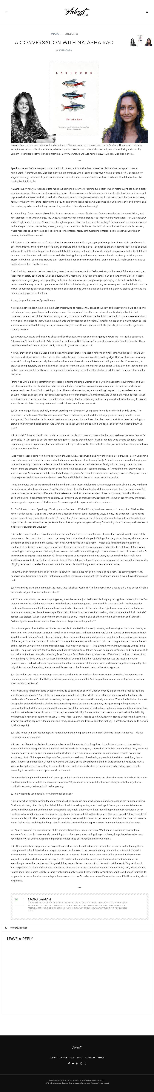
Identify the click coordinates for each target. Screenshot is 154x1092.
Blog (79, 1058)
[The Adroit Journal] (77, 12)
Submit (53, 1058)
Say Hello (90, 1058)
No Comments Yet (18, 928)
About (101, 1058)
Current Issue (67, 1058)
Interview (55, 34)
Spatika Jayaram (65, 50)
